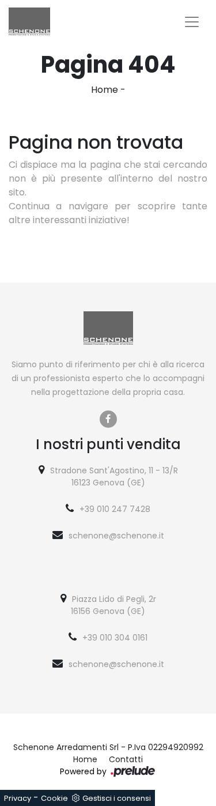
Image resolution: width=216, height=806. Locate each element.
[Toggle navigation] (191, 22)
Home (104, 89)
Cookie (54, 798)
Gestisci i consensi (116, 798)
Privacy (17, 798)
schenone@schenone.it (116, 535)
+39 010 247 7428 (114, 509)
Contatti (126, 759)
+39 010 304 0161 (114, 637)
